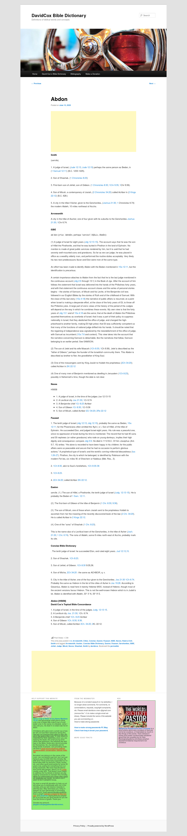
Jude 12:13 (75, 167)
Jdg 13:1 (63, 312)
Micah (65, 646)
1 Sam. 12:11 (78, 495)
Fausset (106, 640)
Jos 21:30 (77, 400)
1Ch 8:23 (123, 373)
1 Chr (59, 535)
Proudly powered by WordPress (101, 825)
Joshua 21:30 (109, 202)
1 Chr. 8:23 (89, 524)
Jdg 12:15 (92, 423)
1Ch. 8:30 (72, 620)
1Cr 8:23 (80, 403)
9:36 (114, 503)
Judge (59, 646)
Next (152, 83)
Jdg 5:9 (88, 440)
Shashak (78, 646)
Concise (92, 640)
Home (34, 73)
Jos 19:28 (115, 583)
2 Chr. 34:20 (127, 513)
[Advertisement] (93, 131)
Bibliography (76, 73)
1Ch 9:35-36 (93, 465)
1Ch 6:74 (129, 579)
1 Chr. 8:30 (106, 503)
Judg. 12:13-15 (122, 492)
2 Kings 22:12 (78, 517)
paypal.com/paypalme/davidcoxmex (48, 804)
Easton (100, 640)
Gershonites (124, 643)
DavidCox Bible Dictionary (59, 15)
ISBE (113, 640)
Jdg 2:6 (77, 280)
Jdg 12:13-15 (91, 241)
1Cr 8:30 (77, 407)
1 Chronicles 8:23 (78, 177)
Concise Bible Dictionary (93, 643)
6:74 (66, 535)
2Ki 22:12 (71, 366)
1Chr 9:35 (113, 184)
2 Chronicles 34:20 (102, 192)
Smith (53, 643)
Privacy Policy (79, 825)
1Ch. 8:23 (75, 616)
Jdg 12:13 (82, 423)
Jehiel (53, 646)
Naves (118, 640)
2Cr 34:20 (90, 410)
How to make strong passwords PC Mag (91, 727)
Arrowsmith (77, 640)
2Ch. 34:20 (85, 623)
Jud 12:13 (121, 551)
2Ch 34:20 (126, 362)
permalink (114, 646)
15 (127, 551)
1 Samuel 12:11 (59, 170)
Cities (85, 640)
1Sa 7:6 (81, 334)
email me (44, 795)
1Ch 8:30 (95, 348)
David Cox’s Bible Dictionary (54, 73)
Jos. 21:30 (72, 613)
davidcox (94, 646)
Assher (79, 643)
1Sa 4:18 (80, 298)
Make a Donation (93, 73)
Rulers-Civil (127, 640)
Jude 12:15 (87, 167)
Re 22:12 (102, 410)
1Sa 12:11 (123, 266)
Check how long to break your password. (91, 730)
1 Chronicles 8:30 (99, 184)
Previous (36, 83)
